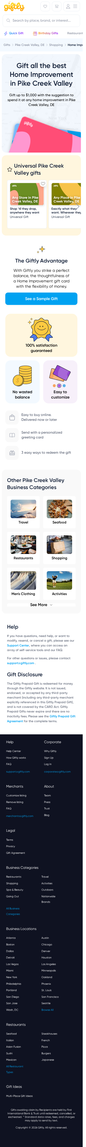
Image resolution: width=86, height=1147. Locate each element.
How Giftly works (16, 757)
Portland (11, 990)
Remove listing (14, 802)
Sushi (9, 1053)
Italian (10, 1040)
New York (11, 977)
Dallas (10, 951)
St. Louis (46, 990)
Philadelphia (13, 983)
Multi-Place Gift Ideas (19, 1096)
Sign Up (49, 757)
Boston (10, 944)
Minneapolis (48, 970)
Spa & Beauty (14, 889)
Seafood (59, 522)
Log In (48, 764)
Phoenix (46, 983)
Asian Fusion (13, 1046)
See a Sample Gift (41, 298)
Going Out (12, 896)
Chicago (46, 944)
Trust (47, 808)
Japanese (47, 1059)
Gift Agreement (15, 852)
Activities (46, 883)
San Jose (11, 1003)
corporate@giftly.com (57, 771)
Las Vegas (12, 964)
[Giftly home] (14, 7)
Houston (46, 957)
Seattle (45, 1003)
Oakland (46, 977)
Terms (9, 839)
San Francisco (50, 996)
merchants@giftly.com (19, 816)
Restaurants (23, 558)
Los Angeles (48, 964)
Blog (46, 815)
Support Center (18, 645)
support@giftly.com (21, 663)
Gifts (7, 45)
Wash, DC (12, 1009)
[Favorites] (45, 6)
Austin (45, 937)
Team (47, 795)
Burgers (46, 1053)
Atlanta (11, 937)
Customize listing (16, 795)
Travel (23, 522)
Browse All (47, 1009)
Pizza (44, 1046)
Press (47, 802)
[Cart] (57, 6)
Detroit (10, 957)
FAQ (8, 764)
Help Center (13, 751)
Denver (45, 951)
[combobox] (41, 21)
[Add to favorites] (43, 183)
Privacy (10, 846)
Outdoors (47, 889)
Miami (9, 970)
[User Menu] (71, 6)
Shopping (59, 558)
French (45, 1040)
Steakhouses (49, 1033)
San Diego (12, 996)
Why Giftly (50, 751)
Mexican (11, 1059)
